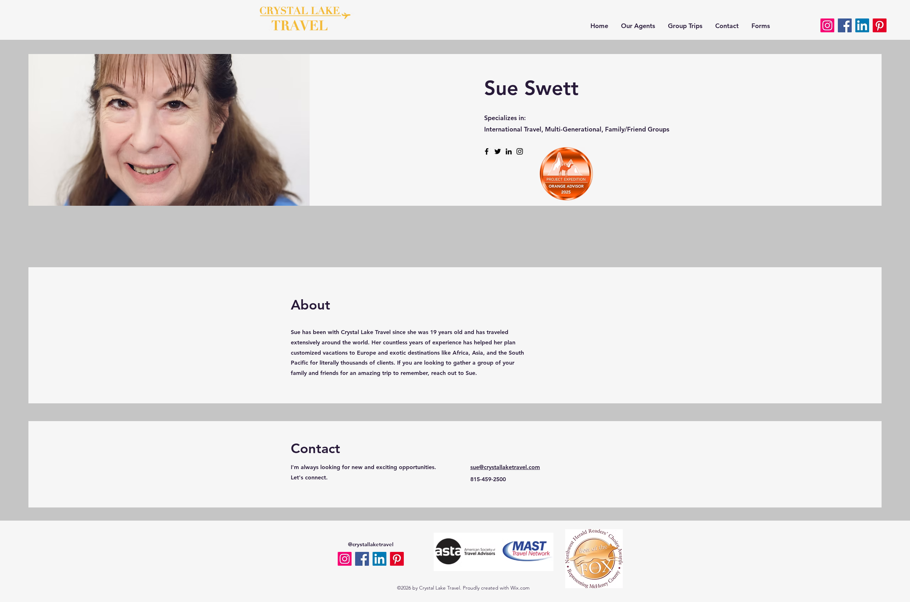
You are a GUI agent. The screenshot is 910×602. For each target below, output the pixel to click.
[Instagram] (519, 151)
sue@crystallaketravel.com (505, 467)
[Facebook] (845, 25)
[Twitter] (497, 151)
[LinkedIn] (508, 151)
